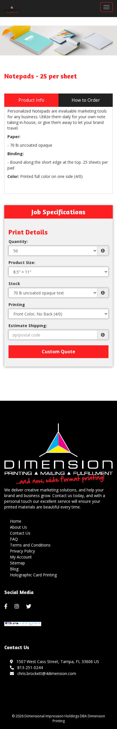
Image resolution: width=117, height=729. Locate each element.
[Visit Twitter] (29, 606)
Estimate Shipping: (28, 325)
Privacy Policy (22, 551)
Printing (17, 304)
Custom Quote (58, 351)
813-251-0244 (29, 667)
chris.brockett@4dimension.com (45, 673)
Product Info (31, 100)
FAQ (14, 539)
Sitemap (17, 563)
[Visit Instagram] (17, 606)
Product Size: (22, 262)
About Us (18, 527)
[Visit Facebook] (6, 606)
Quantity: (18, 241)
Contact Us (20, 533)
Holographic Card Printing (33, 575)
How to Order (86, 100)
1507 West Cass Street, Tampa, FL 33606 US (56, 661)
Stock (14, 283)
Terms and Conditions (30, 545)
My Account (21, 557)
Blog (14, 569)
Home (15, 521)
